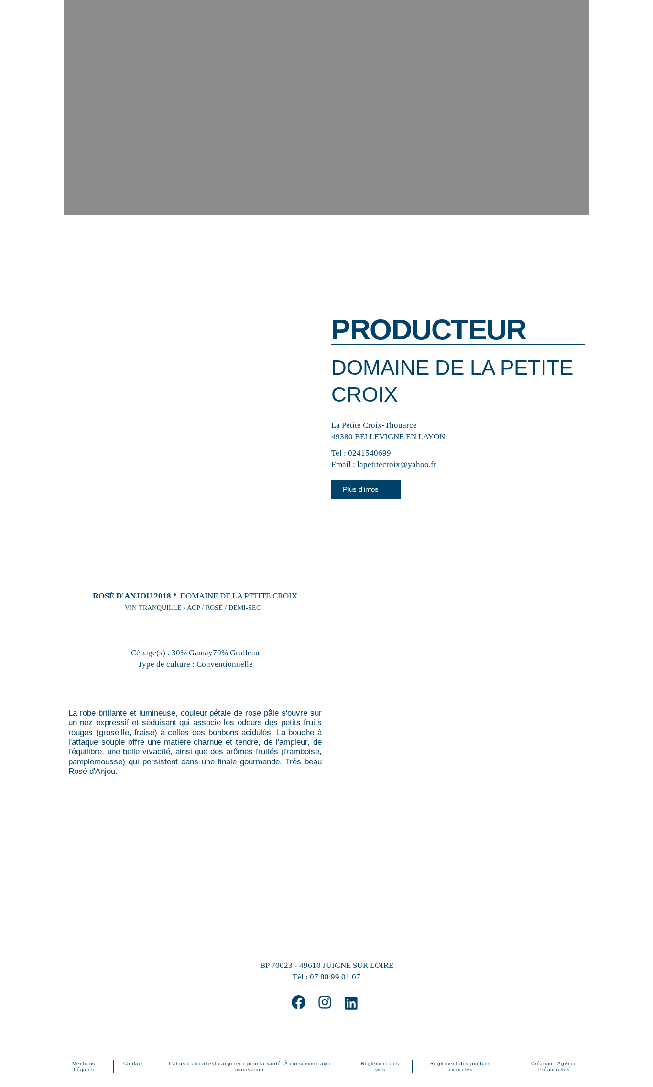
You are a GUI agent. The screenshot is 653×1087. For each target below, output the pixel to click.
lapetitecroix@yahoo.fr (396, 464)
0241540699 (369, 452)
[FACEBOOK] (298, 1002)
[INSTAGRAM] (324, 1002)
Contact (133, 1063)
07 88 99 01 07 (335, 976)
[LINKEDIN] (351, 1003)
